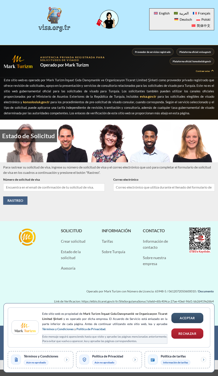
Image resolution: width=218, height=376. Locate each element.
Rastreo (15, 200)
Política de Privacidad (90, 329)
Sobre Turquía (113, 252)
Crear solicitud (73, 241)
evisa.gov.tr (148, 96)
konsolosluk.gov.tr (36, 102)
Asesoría (68, 268)
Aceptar (187, 318)
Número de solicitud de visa (21, 179)
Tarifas (107, 241)
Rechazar (187, 333)
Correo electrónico (125, 179)
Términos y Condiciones (58, 329)
